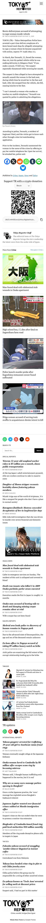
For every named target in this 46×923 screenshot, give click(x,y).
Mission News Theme (16, 920)
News (26, 175)
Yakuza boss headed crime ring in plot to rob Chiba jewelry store (22, 865)
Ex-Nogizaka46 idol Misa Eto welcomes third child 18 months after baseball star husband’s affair (29, 683)
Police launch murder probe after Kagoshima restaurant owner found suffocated (19, 375)
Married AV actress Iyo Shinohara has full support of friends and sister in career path (29, 672)
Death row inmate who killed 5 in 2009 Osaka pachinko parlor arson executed (21, 587)
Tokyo (35, 175)
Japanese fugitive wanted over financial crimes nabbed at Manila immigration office (22, 806)
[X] (13, 161)
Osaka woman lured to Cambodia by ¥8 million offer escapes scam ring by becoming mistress (29, 715)
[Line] (39, 161)
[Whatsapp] (26, 161)
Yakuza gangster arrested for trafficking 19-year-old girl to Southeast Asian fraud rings (22, 744)
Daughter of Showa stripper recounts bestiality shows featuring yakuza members (20, 487)
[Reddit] (20, 161)
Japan (21, 175)
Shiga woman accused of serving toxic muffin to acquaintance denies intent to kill (23, 418)
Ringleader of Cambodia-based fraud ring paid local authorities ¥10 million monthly (23, 825)
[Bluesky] (23, 168)
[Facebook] (7, 161)
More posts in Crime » (37, 250)
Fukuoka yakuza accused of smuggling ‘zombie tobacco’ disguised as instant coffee (21, 848)
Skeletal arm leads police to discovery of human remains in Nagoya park (22, 627)
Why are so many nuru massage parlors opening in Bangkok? (22, 784)
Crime (15, 175)
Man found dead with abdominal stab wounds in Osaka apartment (21, 567)
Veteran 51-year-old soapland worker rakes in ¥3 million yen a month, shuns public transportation (21, 463)
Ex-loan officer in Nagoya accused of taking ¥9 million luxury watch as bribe (21, 644)
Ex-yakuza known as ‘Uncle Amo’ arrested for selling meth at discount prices (23, 883)
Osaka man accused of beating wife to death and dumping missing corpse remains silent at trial (21, 606)
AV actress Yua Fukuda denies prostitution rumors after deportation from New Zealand (29, 704)
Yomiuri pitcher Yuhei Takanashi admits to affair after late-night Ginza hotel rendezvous (29, 693)
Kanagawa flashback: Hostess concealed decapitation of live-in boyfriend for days (22, 509)
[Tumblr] (33, 161)
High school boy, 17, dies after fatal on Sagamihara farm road (20, 331)
